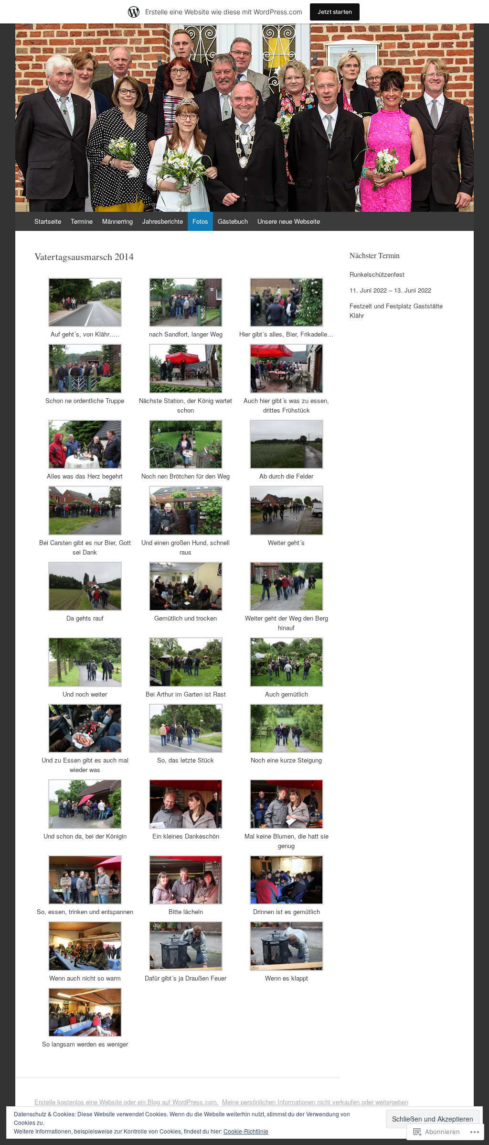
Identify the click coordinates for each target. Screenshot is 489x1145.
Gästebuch (233, 221)
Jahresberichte (162, 221)
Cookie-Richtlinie (245, 1131)
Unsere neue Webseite (288, 221)
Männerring (117, 221)
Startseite (47, 221)
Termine (82, 221)
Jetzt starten (335, 11)
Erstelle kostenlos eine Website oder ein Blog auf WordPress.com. (126, 1101)
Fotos (200, 221)
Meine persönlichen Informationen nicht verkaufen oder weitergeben (315, 1101)
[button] (84, 308)
